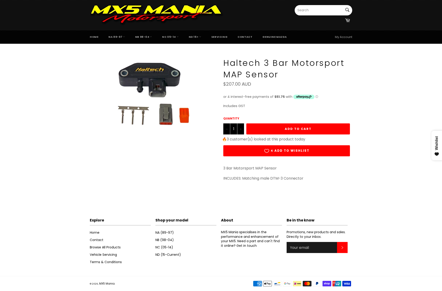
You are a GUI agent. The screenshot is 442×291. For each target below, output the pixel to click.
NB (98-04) (164, 240)
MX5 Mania (107, 283)
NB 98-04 (142, 37)
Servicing (219, 37)
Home (94, 37)
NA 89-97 (115, 37)
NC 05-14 (169, 37)
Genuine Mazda (274, 37)
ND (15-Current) (168, 254)
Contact (245, 37)
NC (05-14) (164, 247)
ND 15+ (194, 37)
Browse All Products (105, 247)
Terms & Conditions (106, 262)
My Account (343, 37)
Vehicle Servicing (103, 254)
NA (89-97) (164, 232)
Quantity (231, 118)
